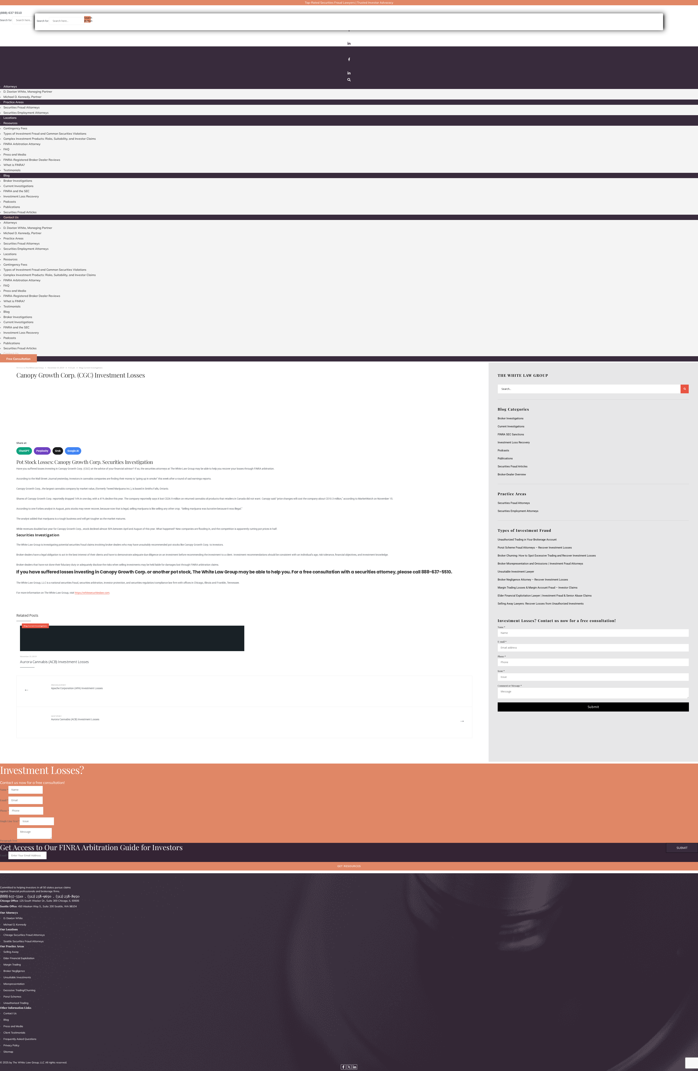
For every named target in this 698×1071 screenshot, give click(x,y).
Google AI (73, 450)
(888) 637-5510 (11, 896)
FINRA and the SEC (16, 191)
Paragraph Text (8, 840)
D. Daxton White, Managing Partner (27, 91)
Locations (10, 118)
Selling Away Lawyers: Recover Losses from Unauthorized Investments (541, 603)
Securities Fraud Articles (20, 212)
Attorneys (10, 86)
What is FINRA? (14, 165)
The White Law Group (35, 368)
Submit (593, 707)
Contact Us (11, 217)
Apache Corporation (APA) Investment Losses (77, 687)
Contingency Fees (15, 128)
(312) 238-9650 (39, 896)
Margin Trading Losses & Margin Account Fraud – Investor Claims (537, 587)
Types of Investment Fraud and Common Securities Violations (44, 133)
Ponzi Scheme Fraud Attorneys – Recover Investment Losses (535, 547)
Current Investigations (18, 186)
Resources (10, 123)
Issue (501, 670)
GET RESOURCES (349, 866)
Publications (11, 207)
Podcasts (9, 201)
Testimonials (12, 170)
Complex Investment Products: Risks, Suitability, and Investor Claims (49, 138)
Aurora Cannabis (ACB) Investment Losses (54, 661)
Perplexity (42, 450)
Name (501, 627)
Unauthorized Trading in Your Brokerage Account (527, 539)
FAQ (6, 149)
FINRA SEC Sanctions (511, 434)
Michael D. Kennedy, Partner (22, 97)
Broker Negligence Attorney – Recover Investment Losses (533, 579)
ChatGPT (24, 450)
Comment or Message (510, 685)
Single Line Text (10, 821)
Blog (6, 175)
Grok (58, 450)
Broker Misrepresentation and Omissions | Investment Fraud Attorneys (540, 563)
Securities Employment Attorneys (26, 112)
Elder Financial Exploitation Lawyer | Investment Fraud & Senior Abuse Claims (545, 595)
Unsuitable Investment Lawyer (516, 571)
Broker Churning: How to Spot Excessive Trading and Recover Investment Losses (547, 555)
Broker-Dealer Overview (512, 474)
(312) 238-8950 (67, 896)
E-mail (502, 641)
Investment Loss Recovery (21, 196)
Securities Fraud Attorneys (21, 107)
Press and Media (14, 154)
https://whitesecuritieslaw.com (92, 592)
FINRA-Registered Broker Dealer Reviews (31, 160)
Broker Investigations (17, 180)
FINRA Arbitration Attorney (22, 144)
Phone (502, 656)
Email (4, 800)
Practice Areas (13, 102)
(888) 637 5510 (11, 13)
